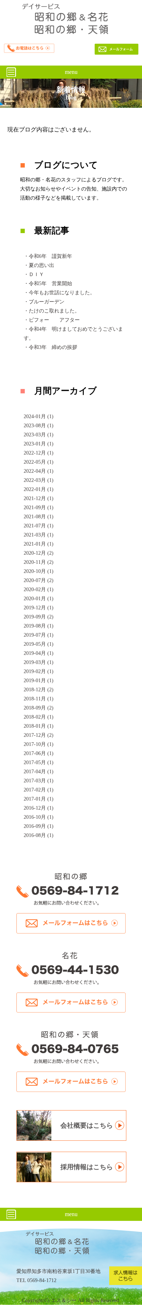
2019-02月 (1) (39, 671)
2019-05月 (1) (39, 644)
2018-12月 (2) (39, 689)
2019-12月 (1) (39, 607)
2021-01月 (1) (39, 544)
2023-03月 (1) (39, 434)
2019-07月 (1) (39, 635)
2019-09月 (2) (39, 617)
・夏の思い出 (39, 265)
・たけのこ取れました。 (52, 311)
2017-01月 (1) (39, 799)
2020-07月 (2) (39, 580)
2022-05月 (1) (39, 462)
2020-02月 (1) (39, 589)
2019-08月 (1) (39, 626)
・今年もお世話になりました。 (59, 292)
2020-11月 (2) (39, 562)
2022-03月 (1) (39, 480)
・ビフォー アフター (52, 320)
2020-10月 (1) (39, 571)
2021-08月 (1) (39, 516)
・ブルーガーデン (44, 301)
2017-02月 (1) (39, 790)
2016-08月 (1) (39, 835)
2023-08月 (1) (39, 425)
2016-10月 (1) (39, 817)
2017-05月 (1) (39, 762)
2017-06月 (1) (39, 753)
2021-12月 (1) (39, 498)
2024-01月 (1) (39, 416)
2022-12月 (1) (39, 453)
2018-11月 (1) (39, 698)
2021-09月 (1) (39, 507)
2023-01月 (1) (39, 444)
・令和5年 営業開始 (48, 283)
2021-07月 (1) (39, 525)
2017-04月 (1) (39, 771)
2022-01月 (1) (39, 489)
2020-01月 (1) (39, 598)
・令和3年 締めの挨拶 (50, 347)
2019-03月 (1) (39, 662)
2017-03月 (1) (39, 780)
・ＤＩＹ (34, 274)
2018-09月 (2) (39, 708)
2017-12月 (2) (39, 735)
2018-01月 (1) (39, 726)
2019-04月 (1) (39, 653)
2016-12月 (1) (39, 808)
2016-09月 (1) (39, 826)
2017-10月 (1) (39, 744)
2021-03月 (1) (39, 535)
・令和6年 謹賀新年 (48, 256)
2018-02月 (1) (39, 717)
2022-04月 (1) (39, 471)
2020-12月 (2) (39, 553)
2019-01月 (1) (39, 680)
